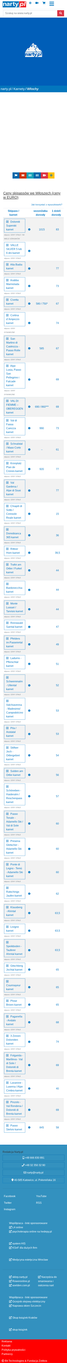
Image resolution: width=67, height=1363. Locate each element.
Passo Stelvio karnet (14, 1127)
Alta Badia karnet (14, 266)
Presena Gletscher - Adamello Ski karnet (14, 847)
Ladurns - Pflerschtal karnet (13, 662)
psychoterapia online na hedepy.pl (32, 1231)
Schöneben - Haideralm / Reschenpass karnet (14, 794)
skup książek (19, 1329)
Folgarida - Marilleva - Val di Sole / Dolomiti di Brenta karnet (14, 1063)
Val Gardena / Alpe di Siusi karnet (13, 488)
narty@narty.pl (34, 1172)
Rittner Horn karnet (13, 551)
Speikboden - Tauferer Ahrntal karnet (14, 948)
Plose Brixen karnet (13, 1002)
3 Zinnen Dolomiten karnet (13, 1040)
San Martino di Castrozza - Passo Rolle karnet (13, 346)
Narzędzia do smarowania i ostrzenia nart (47, 1281)
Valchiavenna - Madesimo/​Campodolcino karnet (14, 708)
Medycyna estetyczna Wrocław (30, 1259)
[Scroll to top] (63, 1358)
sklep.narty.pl (19, 1276)
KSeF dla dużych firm (24, 1247)
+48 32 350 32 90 (34, 1165)
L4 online (17, 1227)
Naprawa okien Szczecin (26, 1305)
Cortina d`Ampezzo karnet (12, 319)
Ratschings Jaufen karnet (14, 891)
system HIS (19, 1243)
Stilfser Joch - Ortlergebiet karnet (13, 753)
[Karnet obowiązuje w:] (29, 229)
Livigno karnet (12, 928)
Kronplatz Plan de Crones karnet (14, 467)
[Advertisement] (33, 137)
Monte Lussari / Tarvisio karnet (14, 607)
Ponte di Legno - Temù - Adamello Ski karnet (14, 870)
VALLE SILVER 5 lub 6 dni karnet (14, 249)
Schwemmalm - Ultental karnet (14, 683)
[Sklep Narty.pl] (43, 4)
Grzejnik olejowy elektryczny (28, 1301)
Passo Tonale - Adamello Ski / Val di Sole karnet (14, 821)
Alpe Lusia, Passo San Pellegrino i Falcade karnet (13, 376)
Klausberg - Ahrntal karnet (14, 911)
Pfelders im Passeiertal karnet (14, 642)
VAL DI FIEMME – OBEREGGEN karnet (14, 406)
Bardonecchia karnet (14, 588)
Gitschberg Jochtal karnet (14, 967)
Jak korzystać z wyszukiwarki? (46, 204)
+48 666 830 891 (34, 1157)
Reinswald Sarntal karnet (14, 625)
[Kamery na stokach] (36, 4)
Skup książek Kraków (24, 1317)
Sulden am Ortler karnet (14, 773)
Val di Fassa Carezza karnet (11, 426)
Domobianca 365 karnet (13, 533)
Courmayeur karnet (13, 985)
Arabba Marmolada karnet (12, 284)
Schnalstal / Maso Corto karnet (14, 447)
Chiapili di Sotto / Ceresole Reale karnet (14, 512)
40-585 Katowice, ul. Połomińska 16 (34, 1179)
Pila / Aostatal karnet (11, 732)
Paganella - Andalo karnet (14, 1020)
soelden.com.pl (21, 1285)
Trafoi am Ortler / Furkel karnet (14, 568)
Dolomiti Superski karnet (13, 225)
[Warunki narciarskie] (30, 4)
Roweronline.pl (21, 1281)
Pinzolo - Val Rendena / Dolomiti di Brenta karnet (14, 1108)
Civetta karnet (12, 301)
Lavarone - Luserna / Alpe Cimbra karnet (14, 1086)
